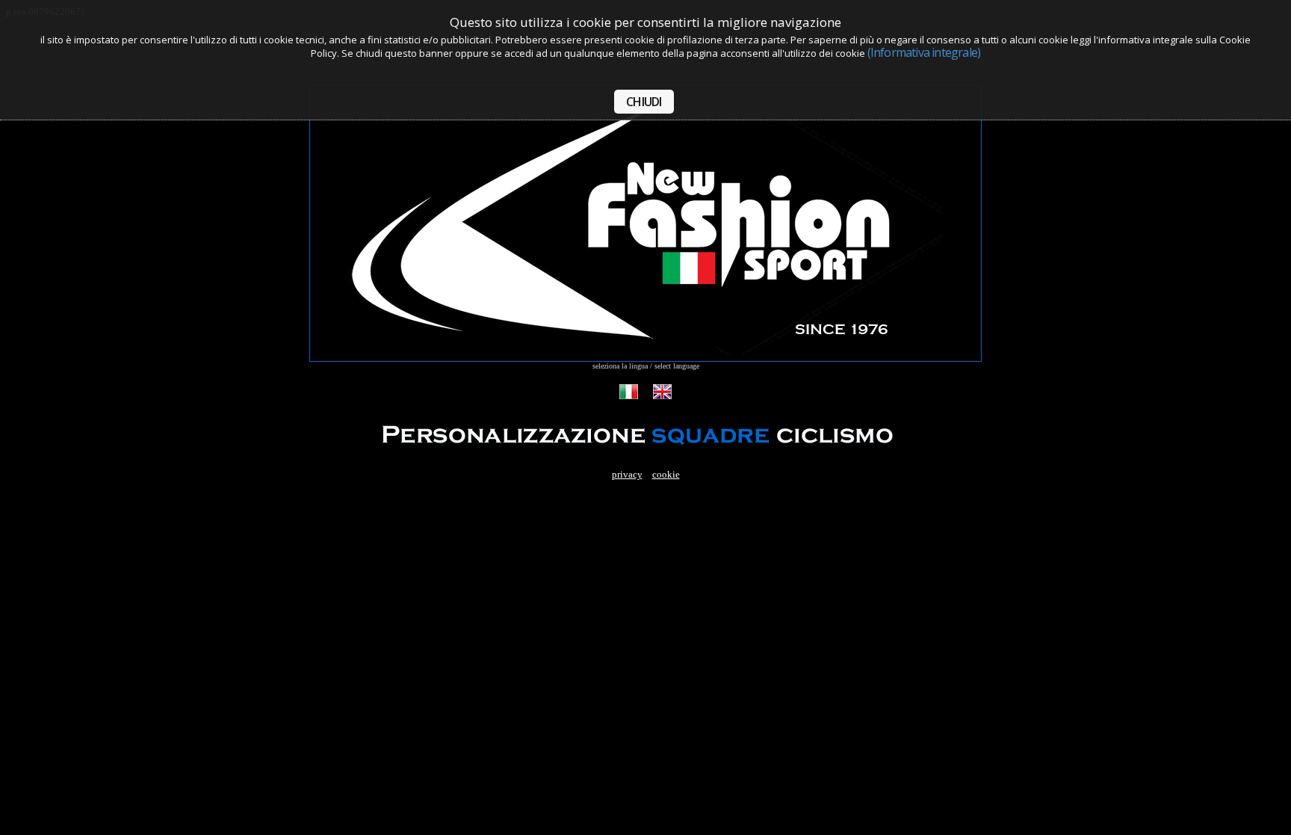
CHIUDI (643, 101)
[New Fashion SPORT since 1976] (645, 357)
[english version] (662, 395)
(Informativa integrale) (924, 52)
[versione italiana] (628, 395)
